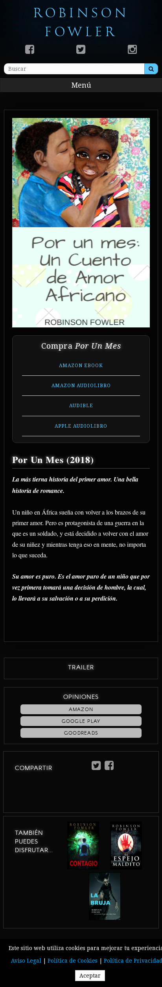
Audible (81, 405)
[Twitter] (81, 49)
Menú (81, 85)
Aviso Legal (26, 961)
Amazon (81, 709)
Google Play (81, 721)
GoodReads (81, 733)
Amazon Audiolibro (81, 385)
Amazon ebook (81, 365)
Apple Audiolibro (81, 426)
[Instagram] (132, 49)
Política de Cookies (73, 961)
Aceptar (90, 975)
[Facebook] (29, 49)
